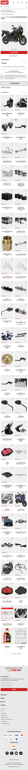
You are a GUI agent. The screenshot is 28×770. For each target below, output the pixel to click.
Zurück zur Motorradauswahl (8, 14)
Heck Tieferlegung (20, 346)
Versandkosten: (7, 764)
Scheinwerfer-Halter (21, 113)
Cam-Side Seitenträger (21, 578)
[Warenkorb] (26, 2)
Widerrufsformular (4, 717)
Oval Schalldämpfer (20, 299)
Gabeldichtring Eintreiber (7, 254)
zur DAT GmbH (20, 72)
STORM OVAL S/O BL (7, 299)
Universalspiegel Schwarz (7, 321)
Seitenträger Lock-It (7, 183)
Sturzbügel (7, 509)
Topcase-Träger (21, 509)
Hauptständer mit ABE (21, 231)
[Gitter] (24, 92)
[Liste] (26, 92)
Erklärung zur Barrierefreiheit (7, 719)
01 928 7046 (15, 670)
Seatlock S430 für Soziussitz (21, 532)
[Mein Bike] (18, 2)
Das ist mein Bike (14, 52)
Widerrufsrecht (4, 715)
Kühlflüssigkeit (7, 646)
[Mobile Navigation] (2, 7)
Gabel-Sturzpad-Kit (20, 624)
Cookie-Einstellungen (5, 723)
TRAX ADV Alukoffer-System (7, 207)
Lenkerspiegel (7, 416)
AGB (2, 711)
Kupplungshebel (7, 393)
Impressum (3, 709)
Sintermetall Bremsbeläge (7, 624)
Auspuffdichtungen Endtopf (7, 556)
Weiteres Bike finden (13, 55)
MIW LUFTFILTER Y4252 (7, 601)
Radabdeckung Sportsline (7, 439)
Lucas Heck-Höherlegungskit (7, 276)
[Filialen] (13, 2)
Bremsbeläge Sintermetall (21, 462)
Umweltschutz (4, 721)
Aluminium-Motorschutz (20, 393)
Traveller (20, 601)
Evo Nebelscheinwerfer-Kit (7, 137)
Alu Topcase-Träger (7, 578)
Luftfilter (7, 462)
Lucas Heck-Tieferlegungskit (20, 161)
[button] (26, 7)
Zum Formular (11, 78)
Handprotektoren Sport (21, 556)
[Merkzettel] (22, 2)
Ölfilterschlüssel (7, 369)
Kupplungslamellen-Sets (7, 161)
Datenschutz (3, 713)
